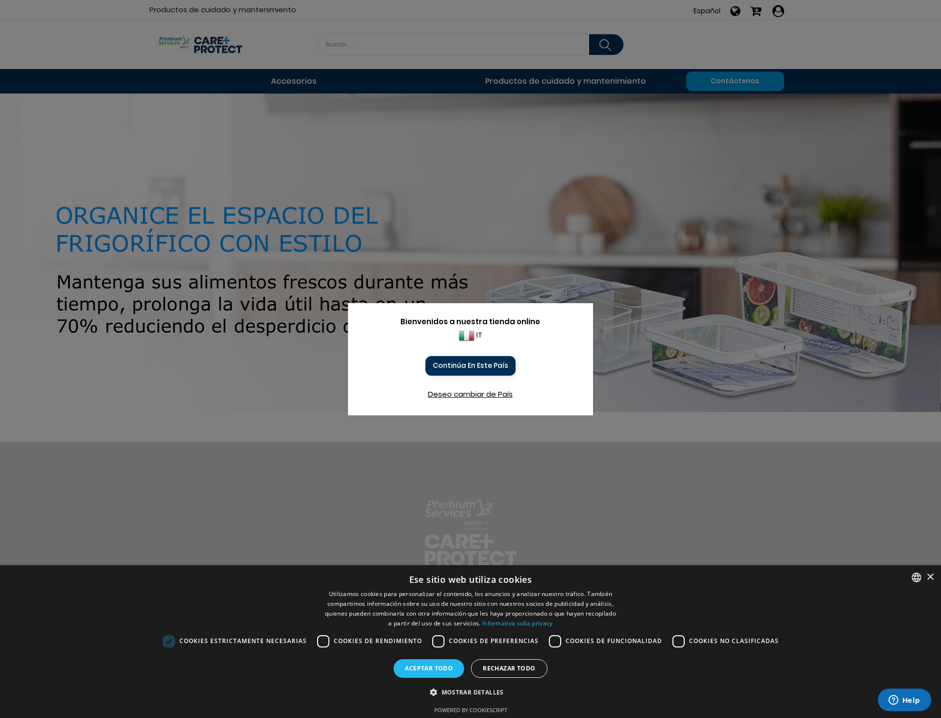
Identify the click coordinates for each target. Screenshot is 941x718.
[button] (470, 692)
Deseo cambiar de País (470, 394)
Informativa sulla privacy (517, 623)
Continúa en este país (470, 365)
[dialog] (470, 641)
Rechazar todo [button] (509, 668)
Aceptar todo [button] (429, 668)
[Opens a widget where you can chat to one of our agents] (904, 701)
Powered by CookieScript (470, 710)
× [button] (930, 577)
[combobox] (916, 577)
